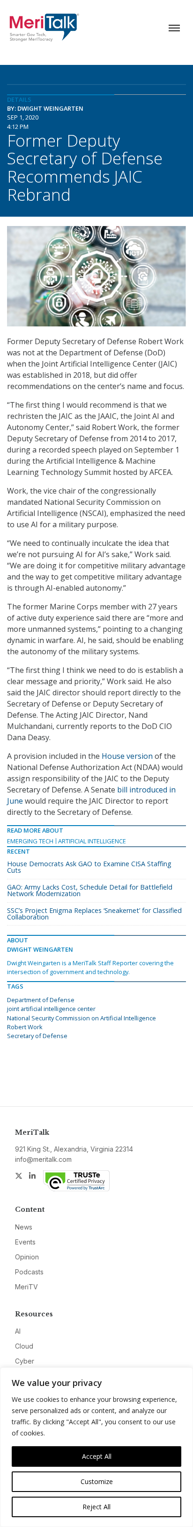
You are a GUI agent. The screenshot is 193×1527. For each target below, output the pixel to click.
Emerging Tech (30, 841)
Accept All (96, 1456)
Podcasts (29, 1272)
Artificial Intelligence (92, 841)
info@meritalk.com (43, 1159)
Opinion (27, 1257)
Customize (97, 1481)
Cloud (24, 1346)
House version (127, 756)
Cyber (24, 1361)
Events (25, 1242)
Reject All (96, 1506)
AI (18, 1331)
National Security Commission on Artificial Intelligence (81, 1018)
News (23, 1227)
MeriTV (26, 1287)
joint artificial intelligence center (51, 1008)
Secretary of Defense (37, 1036)
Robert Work (25, 1027)
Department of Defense (40, 1000)
